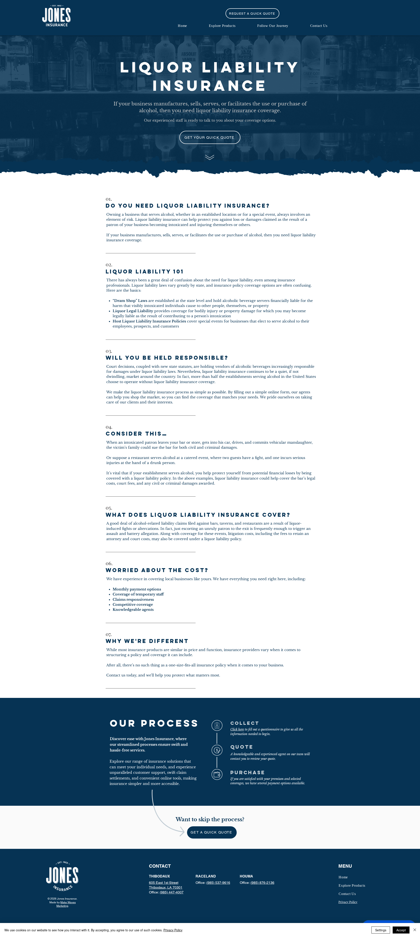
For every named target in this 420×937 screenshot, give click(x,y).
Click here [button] (237, 729)
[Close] (414, 929)
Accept (401, 930)
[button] (252, 13)
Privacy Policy (172, 930)
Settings (380, 930)
